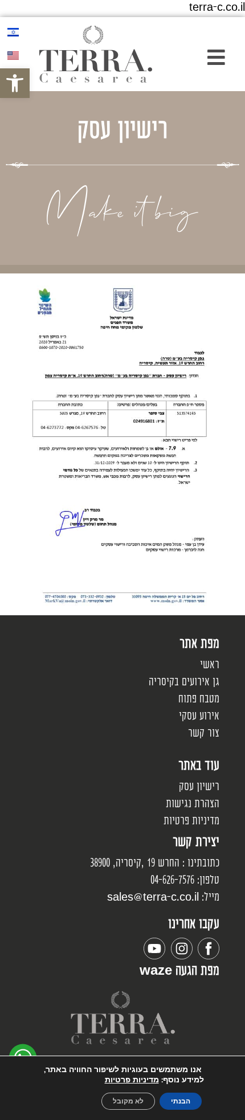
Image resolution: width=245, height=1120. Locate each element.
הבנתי (180, 1101)
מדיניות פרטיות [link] (132, 1079)
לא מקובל (128, 1101)
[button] (201, 57)
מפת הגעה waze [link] (179, 972)
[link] (15, 83)
